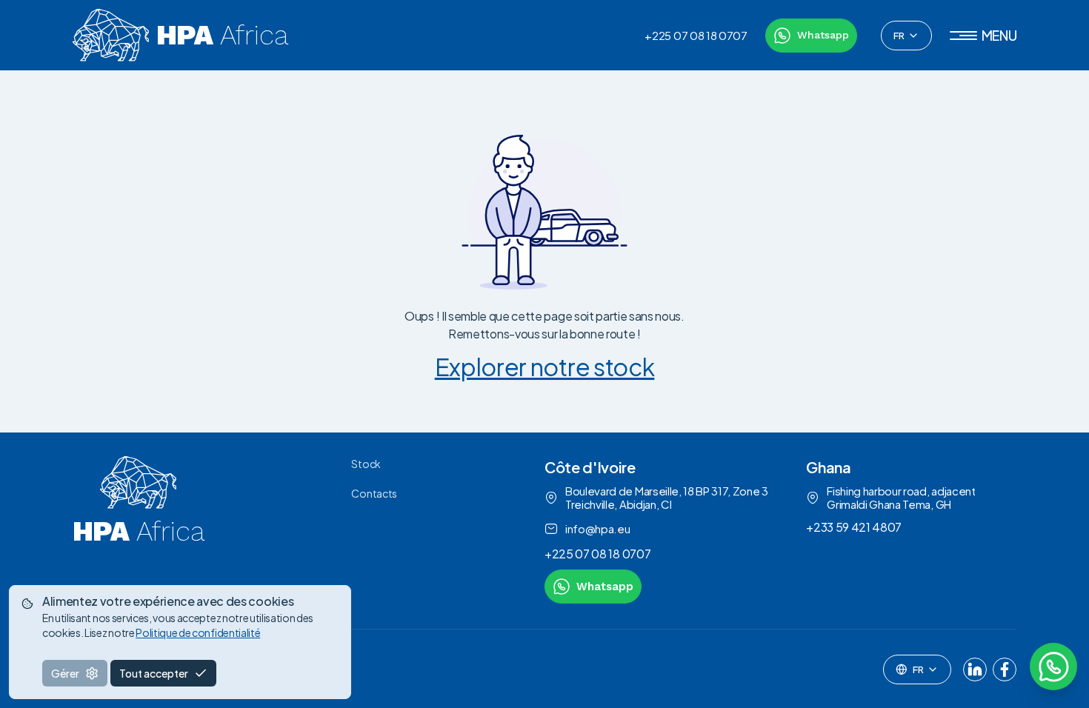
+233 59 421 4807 (854, 527)
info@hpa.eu (597, 528)
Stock (365, 463)
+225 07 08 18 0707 (696, 35)
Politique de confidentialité (198, 632)
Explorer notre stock (545, 366)
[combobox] (906, 35)
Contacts (373, 493)
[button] (983, 35)
